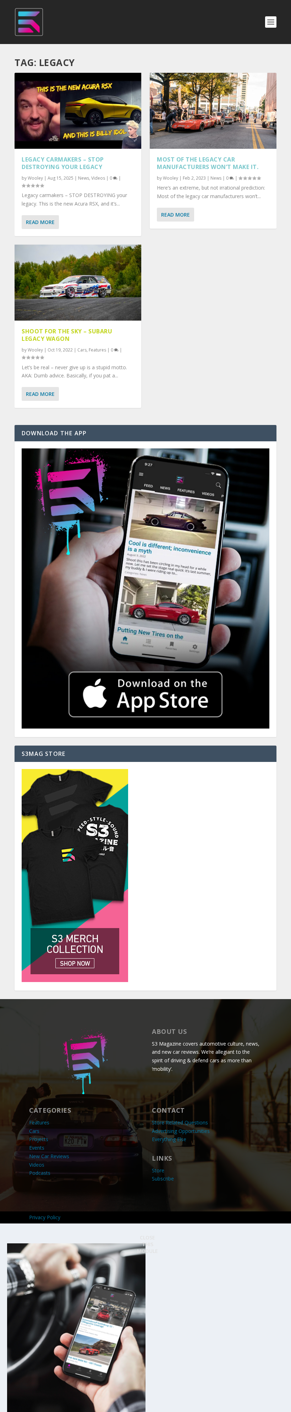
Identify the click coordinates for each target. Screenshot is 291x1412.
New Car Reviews (49, 1156)
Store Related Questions (180, 1122)
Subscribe (163, 1178)
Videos (98, 178)
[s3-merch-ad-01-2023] (75, 980)
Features (97, 350)
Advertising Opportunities (181, 1131)
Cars (82, 350)
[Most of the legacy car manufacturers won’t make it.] (213, 111)
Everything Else (169, 1139)
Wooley (35, 178)
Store (158, 1170)
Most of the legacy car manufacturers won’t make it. (207, 163)
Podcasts (39, 1173)
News (83, 178)
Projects (38, 1139)
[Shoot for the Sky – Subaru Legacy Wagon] (78, 283)
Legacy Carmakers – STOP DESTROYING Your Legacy (63, 163)
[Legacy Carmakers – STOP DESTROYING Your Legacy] (78, 111)
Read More (40, 222)
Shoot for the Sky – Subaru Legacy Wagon (67, 335)
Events (36, 1147)
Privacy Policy (44, 1217)
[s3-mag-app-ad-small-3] (145, 726)
